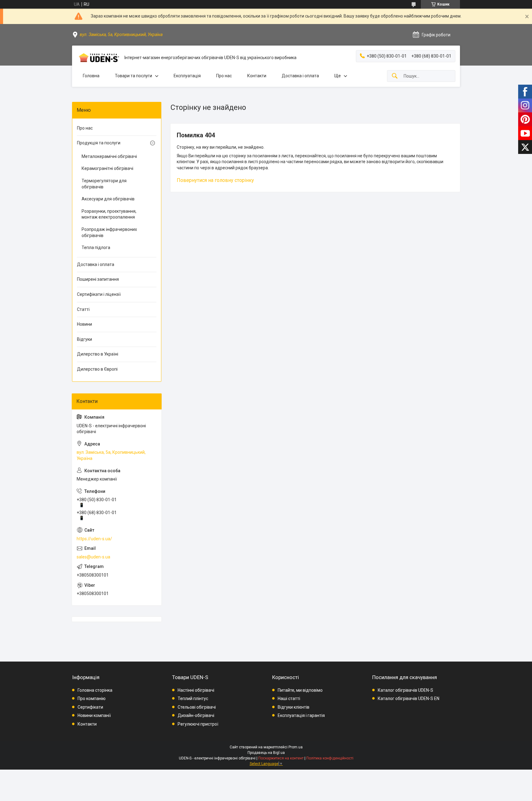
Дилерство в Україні (97, 354)
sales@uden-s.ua (93, 556)
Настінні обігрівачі (196, 690)
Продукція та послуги (98, 142)
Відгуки (84, 339)
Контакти (256, 75)
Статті (83, 309)
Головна (91, 75)
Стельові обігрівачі (197, 707)
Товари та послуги (133, 75)
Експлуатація (187, 75)
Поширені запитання (98, 279)
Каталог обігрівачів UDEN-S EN (408, 698)
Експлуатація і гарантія (301, 715)
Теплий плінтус (193, 698)
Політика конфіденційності (329, 758)
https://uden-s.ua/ (94, 538)
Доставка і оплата (300, 75)
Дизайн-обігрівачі (196, 715)
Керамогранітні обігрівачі (107, 168)
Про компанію (92, 698)
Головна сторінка (95, 690)
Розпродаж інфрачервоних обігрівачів (109, 232)
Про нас (224, 75)
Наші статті (289, 698)
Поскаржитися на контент (281, 758)
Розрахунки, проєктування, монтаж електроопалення (109, 214)
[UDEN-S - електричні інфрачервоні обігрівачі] (98, 57)
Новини (84, 324)
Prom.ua (295, 747)
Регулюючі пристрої (198, 724)
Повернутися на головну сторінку (215, 180)
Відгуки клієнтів (293, 707)
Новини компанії (94, 715)
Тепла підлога (96, 247)
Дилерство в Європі (97, 369)
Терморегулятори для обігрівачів (104, 183)
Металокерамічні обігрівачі (109, 156)
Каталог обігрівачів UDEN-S (405, 690)
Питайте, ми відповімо (300, 690)
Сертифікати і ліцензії (99, 294)
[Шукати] (394, 76)
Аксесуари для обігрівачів (108, 198)
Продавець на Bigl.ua (266, 753)
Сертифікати (90, 707)
